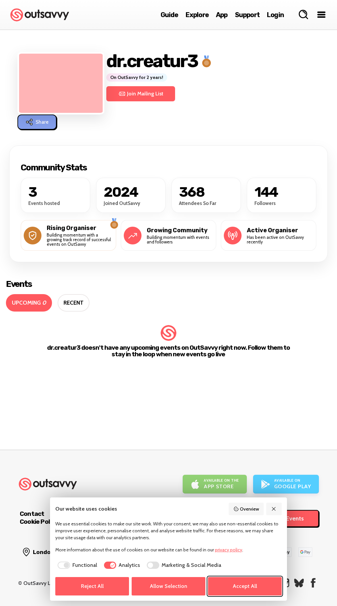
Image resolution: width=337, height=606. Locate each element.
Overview (249, 509)
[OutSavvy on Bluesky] (299, 583)
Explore (197, 15)
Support (247, 15)
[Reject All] (274, 509)
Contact (32, 514)
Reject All (92, 586)
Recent (74, 302)
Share (42, 122)
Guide (169, 15)
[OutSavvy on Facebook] (313, 583)
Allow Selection (168, 586)
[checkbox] (76, 565)
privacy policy (228, 550)
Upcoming (29, 302)
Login (275, 15)
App (222, 15)
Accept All (245, 586)
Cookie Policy (39, 521)
